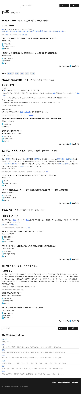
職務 (60, 164)
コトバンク (9, 5)
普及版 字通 (7, 210)
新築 (45, 31)
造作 (71, 159)
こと (26, 29)
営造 (24, 31)
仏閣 (27, 159)
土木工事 (27, 112)
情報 (23, 34)
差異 (21, 166)
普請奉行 (7, 164)
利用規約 (54, 382)
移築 (58, 31)
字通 (3, 225)
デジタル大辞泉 (9, 20)
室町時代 (37, 159)
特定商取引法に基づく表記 (64, 382)
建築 (7, 31)
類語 (3, 31)
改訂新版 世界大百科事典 (13, 150)
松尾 (22, 73)
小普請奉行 (66, 164)
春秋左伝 (10, 73)
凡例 (26, 34)
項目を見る (13, 225)
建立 (16, 73)
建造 (15, 31)
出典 (54, 93)
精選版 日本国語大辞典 (12, 80)
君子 (27, 220)
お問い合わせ (75, 382)
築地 (63, 159)
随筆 (27, 73)
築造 (19, 31)
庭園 (67, 159)
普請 (21, 112)
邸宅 (7, 159)
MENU (3, 1)
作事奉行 (14, 164)
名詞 (32, 73)
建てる (63, 31)
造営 (28, 31)
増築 (54, 31)
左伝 (14, 220)
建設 (11, 31)
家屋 (3, 29)
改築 (50, 31)
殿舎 (5, 90)
